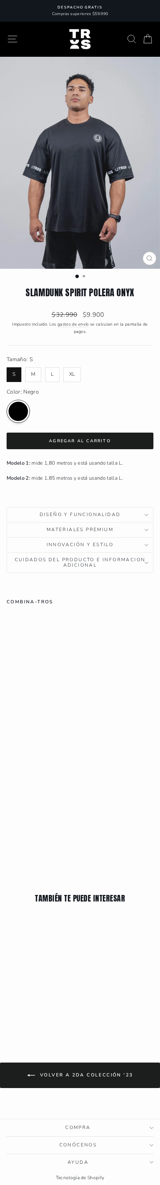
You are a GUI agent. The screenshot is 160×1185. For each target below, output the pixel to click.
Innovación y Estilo (80, 545)
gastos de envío (73, 324)
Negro (18, 411)
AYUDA (78, 1162)
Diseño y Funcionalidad (80, 514)
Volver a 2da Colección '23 (85, 1075)
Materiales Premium (80, 529)
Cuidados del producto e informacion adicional (80, 562)
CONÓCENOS (78, 1145)
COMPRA (77, 1127)
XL (72, 372)
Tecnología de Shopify (80, 1178)
